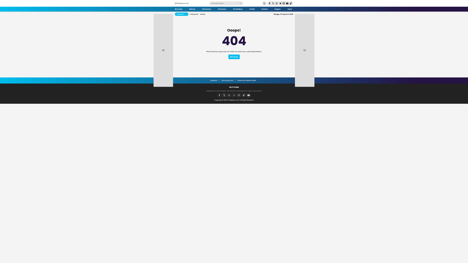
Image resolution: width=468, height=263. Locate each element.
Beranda (234, 57)
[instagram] (239, 95)
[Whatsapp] (229, 95)
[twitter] (224, 95)
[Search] (240, 3)
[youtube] (248, 95)
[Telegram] (234, 95)
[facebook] (219, 95)
